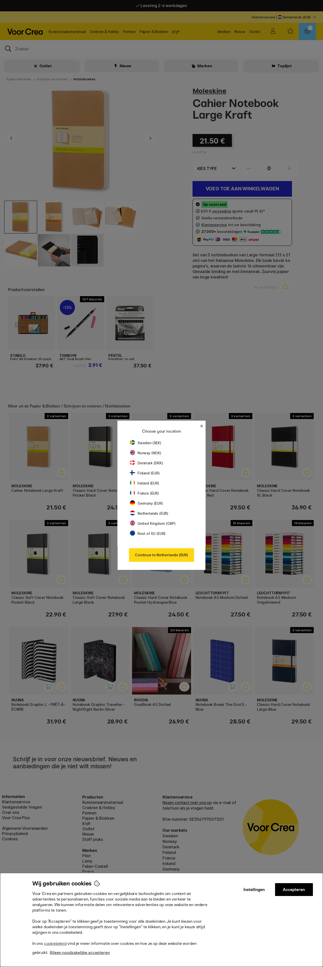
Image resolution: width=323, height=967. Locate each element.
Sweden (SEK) (149, 443)
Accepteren (294, 889)
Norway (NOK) (149, 453)
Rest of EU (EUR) (152, 533)
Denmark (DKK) (150, 463)
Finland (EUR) (149, 473)
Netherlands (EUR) (153, 513)
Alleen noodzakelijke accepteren (80, 952)
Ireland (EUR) (148, 483)
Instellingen (254, 889)
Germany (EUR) (150, 503)
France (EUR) (148, 493)
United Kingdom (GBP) (156, 523)
